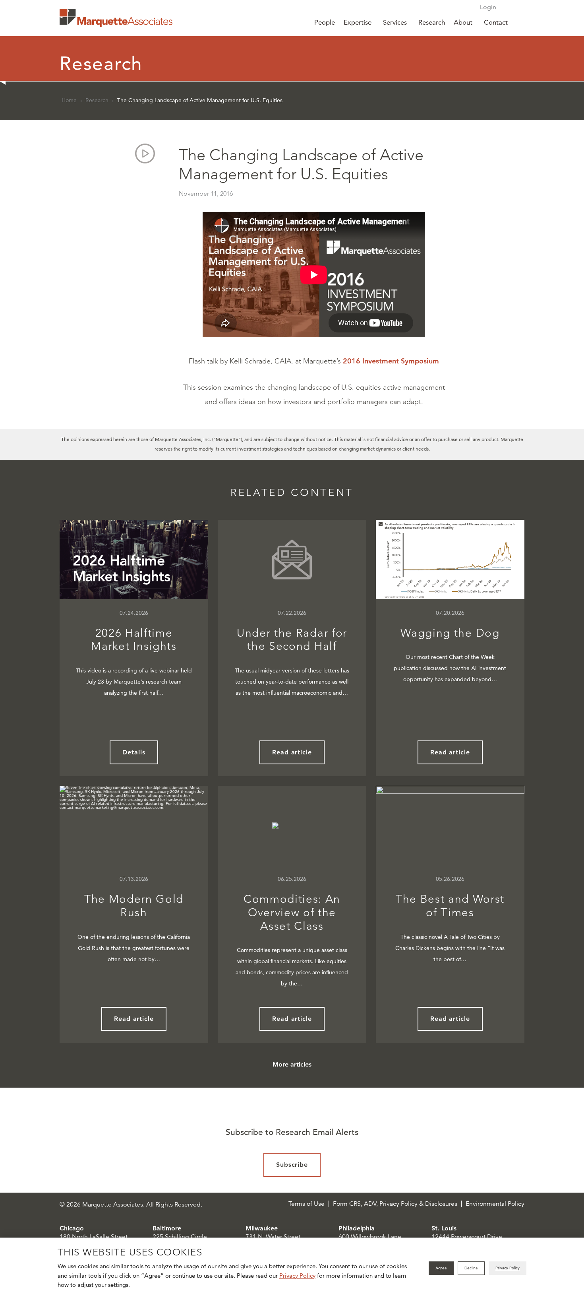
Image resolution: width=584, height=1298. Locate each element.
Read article (292, 752)
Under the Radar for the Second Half (292, 639)
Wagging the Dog (449, 632)
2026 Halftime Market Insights (133, 639)
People (324, 22)
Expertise (357, 22)
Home (69, 100)
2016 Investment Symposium (391, 360)
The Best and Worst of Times (450, 905)
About (463, 22)
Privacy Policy (297, 1275)
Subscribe (292, 1164)
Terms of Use (306, 1204)
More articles (292, 1064)
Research (431, 22)
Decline (471, 1268)
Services (395, 22)
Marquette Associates (116, 18)
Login (488, 7)
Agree (441, 1268)
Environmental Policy (495, 1204)
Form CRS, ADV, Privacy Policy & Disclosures (395, 1204)
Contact (496, 22)
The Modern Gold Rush (134, 905)
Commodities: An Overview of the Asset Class (292, 912)
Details (133, 752)
